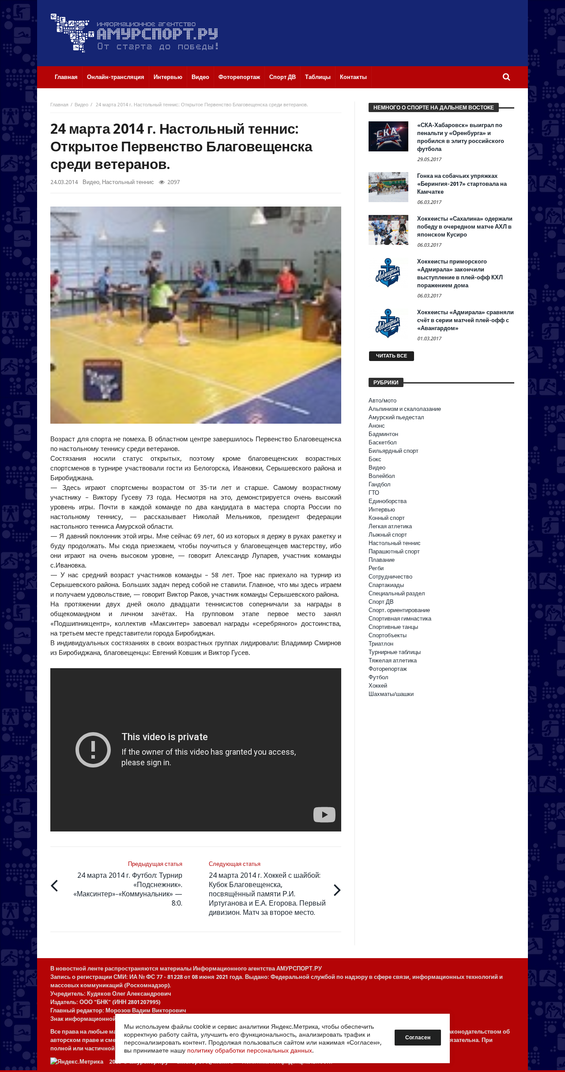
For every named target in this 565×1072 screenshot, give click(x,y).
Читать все (391, 356)
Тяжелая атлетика (393, 660)
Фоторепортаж (388, 669)
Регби (376, 568)
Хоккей (378, 685)
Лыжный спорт (388, 534)
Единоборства (388, 501)
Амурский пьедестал (396, 417)
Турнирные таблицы (395, 652)
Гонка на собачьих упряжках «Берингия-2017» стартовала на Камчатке (462, 184)
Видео (81, 105)
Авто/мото (382, 400)
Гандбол (380, 484)
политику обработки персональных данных (249, 1050)
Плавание (382, 560)
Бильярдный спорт (393, 451)
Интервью (382, 509)
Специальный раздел (397, 593)
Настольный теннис (128, 182)
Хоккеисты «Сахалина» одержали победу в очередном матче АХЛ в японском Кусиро (464, 226)
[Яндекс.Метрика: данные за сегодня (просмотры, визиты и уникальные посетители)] (76, 1061)
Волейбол (382, 476)
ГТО (374, 492)
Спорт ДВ (381, 601)
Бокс (375, 459)
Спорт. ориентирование (399, 610)
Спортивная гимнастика (400, 618)
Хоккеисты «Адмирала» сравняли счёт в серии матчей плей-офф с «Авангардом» (465, 320)
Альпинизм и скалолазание (405, 409)
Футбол (378, 677)
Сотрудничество (390, 576)
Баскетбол (383, 442)
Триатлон (381, 643)
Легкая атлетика (390, 526)
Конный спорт (387, 518)
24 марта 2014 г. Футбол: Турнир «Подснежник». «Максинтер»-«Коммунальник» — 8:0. (127, 884)
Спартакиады (386, 585)
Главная (59, 105)
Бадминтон (383, 434)
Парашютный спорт (394, 551)
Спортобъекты (388, 635)
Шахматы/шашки (391, 694)
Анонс (377, 425)
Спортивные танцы (393, 627)
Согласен (417, 1037)
